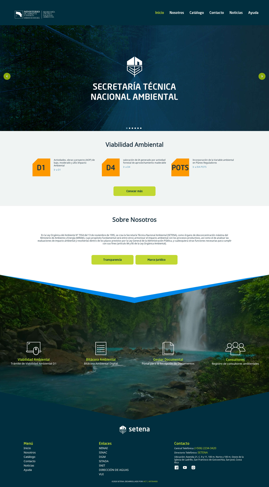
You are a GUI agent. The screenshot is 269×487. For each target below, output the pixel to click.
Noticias (236, 12)
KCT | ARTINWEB (150, 482)
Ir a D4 (126, 167)
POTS (180, 168)
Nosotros (177, 12)
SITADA (104, 462)
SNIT (102, 466)
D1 (41, 168)
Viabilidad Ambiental (34, 360)
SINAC (103, 453)
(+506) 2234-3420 (205, 449)
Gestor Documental (168, 360)
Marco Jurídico (156, 260)
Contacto (216, 12)
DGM (102, 457)
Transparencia (112, 260)
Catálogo (197, 12)
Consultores (235, 360)
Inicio (159, 12)
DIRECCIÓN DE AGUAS (114, 470)
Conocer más (134, 191)
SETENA (203, 453)
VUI (101, 475)
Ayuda (253, 12)
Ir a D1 (57, 170)
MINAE (103, 449)
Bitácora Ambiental (101, 360)
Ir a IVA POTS (200, 167)
